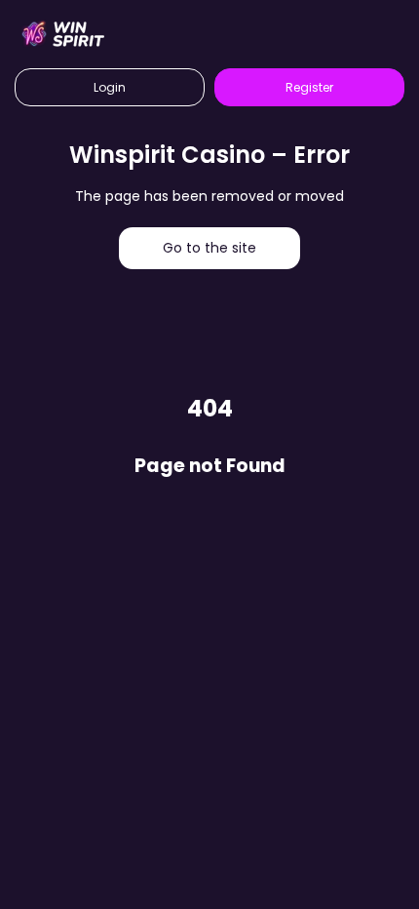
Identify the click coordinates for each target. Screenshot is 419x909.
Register (309, 87)
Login (110, 87)
